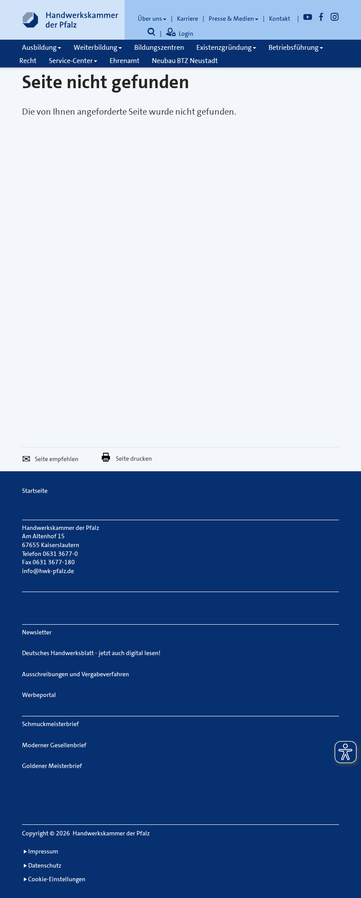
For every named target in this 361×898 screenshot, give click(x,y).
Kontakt (279, 18)
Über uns (150, 18)
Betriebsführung (294, 47)
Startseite (35, 491)
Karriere (187, 18)
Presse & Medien (231, 18)
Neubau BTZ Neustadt (185, 60)
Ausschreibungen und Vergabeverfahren (75, 674)
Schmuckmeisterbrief (50, 724)
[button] (28, 460)
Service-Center (71, 60)
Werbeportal (39, 695)
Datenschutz (44, 865)
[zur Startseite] (70, 20)
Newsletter (37, 632)
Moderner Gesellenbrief (54, 745)
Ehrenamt (125, 60)
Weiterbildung (96, 47)
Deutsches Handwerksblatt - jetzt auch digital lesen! (91, 653)
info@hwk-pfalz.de (48, 571)
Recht (28, 60)
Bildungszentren (159, 47)
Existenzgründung (224, 47)
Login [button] (186, 33)
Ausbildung (39, 47)
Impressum (43, 851)
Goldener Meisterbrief (52, 766)
